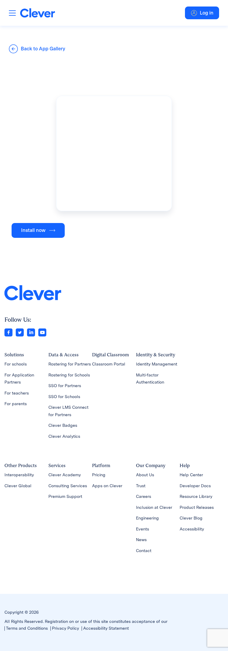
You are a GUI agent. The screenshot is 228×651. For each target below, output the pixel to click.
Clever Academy (64, 474)
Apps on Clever (107, 485)
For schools (15, 364)
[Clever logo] (37, 12)
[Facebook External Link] (8, 332)
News (141, 539)
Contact (143, 550)
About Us (145, 474)
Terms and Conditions (27, 628)
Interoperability (19, 474)
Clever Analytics (64, 436)
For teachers (16, 393)
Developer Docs (195, 485)
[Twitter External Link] (20, 332)
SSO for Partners (64, 385)
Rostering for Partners (69, 364)
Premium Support (65, 496)
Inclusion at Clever (154, 507)
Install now (33, 230)
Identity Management (156, 364)
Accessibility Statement (106, 628)
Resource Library (196, 496)
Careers (143, 496)
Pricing (98, 474)
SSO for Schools (64, 396)
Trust (140, 485)
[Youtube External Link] (42, 332)
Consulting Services (67, 485)
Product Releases (197, 507)
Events (142, 529)
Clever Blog (191, 518)
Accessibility (192, 529)
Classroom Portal (108, 364)
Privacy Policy (65, 628)
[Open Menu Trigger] (12, 13)
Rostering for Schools (69, 375)
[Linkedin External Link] (31, 332)
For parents (15, 403)
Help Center (191, 474)
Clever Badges (62, 425)
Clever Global (17, 485)
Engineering (147, 518)
